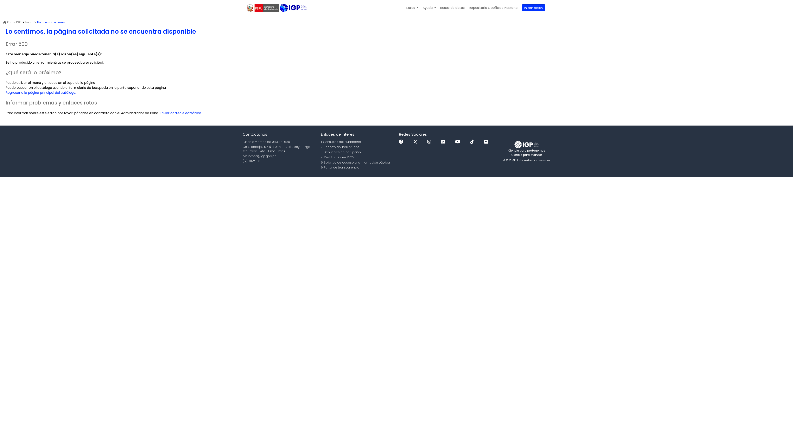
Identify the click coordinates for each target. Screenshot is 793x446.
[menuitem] (493, 8)
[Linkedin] (444, 142)
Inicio (28, 22)
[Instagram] (430, 142)
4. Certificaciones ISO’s (337, 157)
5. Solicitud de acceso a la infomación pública (355, 162)
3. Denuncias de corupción (341, 152)
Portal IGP (14, 22)
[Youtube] (458, 142)
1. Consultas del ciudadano (341, 142)
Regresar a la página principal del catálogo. (41, 92)
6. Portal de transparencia (340, 167)
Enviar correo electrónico (180, 113)
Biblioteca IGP (294, 8)
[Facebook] (402, 142)
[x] (416, 142)
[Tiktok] (473, 142)
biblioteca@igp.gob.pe (260, 156)
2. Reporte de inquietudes (340, 147)
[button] (412, 8)
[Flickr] (487, 142)
